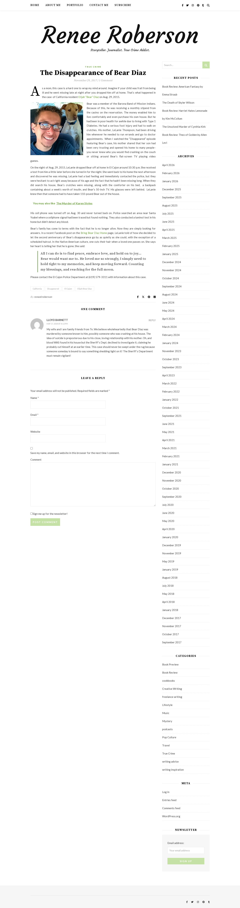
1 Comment (105, 80)
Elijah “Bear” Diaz (88, 96)
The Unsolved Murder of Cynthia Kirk (184, 126)
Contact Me (98, 5)
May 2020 (168, 521)
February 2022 (171, 391)
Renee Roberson (120, 35)
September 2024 (171, 286)
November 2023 (171, 351)
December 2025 (171, 189)
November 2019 (171, 553)
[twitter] (187, 5)
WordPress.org (171, 816)
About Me (53, 5)
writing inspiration (173, 769)
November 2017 (171, 626)
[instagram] (193, 5)
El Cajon (68, 288)
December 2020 (171, 472)
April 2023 (168, 375)
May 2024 (168, 310)
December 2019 (171, 545)
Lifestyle (167, 704)
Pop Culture (169, 737)
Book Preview (170, 664)
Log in (165, 792)
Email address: (175, 843)
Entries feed (169, 800)
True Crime (93, 66)
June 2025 (168, 221)
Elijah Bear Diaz (84, 288)
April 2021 (168, 440)
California (37, 288)
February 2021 (171, 456)
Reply (152, 320)
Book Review (169, 672)
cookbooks (168, 680)
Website (35, 431)
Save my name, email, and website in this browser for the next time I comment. (74, 452)
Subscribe (123, 5)
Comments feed (171, 808)
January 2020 (170, 537)
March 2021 (169, 448)
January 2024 (170, 343)
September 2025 (171, 197)
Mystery (167, 721)
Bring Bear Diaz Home (94, 232)
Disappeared (53, 288)
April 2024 (168, 318)
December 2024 (171, 262)
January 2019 (170, 569)
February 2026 (171, 173)
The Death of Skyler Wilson (178, 102)
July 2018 (168, 585)
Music (165, 713)
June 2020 (168, 512)
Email (34, 414)
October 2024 (170, 278)
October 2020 (170, 488)
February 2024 (171, 334)
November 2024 (171, 270)
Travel (166, 745)
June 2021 (168, 423)
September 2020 (171, 496)
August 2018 (169, 577)
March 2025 (169, 237)
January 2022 (170, 399)
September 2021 (171, 415)
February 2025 (171, 245)
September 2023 (171, 367)
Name (34, 397)
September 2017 (171, 642)
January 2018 (170, 609)
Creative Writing (172, 688)
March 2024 (169, 326)
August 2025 (169, 205)
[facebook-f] (183, 5)
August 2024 (169, 294)
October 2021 (170, 407)
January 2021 (170, 464)
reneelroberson (43, 296)
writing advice (170, 761)
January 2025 (170, 254)
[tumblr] (203, 5)
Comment (35, 459)
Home (34, 5)
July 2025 (168, 213)
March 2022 (169, 383)
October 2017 (170, 634)
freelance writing (172, 696)
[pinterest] (198, 5)
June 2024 (168, 302)
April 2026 (168, 165)
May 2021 (168, 432)
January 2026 (170, 181)
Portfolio (75, 5)
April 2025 (168, 229)
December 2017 (171, 618)
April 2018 (168, 601)
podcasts (167, 729)
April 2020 (168, 529)
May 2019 (168, 561)
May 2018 (168, 593)
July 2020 (168, 504)
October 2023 (170, 359)
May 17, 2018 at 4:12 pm (57, 324)
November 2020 (171, 480)
